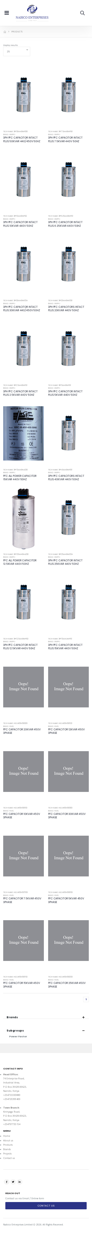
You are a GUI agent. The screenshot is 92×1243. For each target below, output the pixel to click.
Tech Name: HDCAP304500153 (15, 977)
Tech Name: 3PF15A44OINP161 (60, 639)
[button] (82, 13)
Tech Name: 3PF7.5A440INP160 (60, 131)
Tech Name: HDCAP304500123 (60, 723)
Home (6, 1135)
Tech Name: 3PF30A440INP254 (15, 300)
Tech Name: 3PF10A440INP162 (15, 216)
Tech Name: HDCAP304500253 (60, 977)
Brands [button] (12, 1017)
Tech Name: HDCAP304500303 (60, 808)
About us (8, 1140)
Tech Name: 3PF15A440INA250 (15, 470)
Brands (7, 1149)
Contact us (9, 1158)
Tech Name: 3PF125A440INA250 (15, 554)
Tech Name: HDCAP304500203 (15, 723)
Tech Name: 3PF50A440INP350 (15, 131)
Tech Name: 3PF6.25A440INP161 (60, 216)
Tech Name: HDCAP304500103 (15, 808)
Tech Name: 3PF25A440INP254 (60, 554)
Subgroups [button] (15, 1030)
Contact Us (46, 1205)
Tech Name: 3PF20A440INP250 (60, 300)
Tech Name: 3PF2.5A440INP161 (15, 385)
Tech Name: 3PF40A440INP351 (60, 470)
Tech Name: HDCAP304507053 (15, 892)
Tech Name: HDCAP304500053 (60, 892)
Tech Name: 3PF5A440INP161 (59, 385)
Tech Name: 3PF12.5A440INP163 (15, 639)
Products (8, 1144)
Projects (7, 1153)
